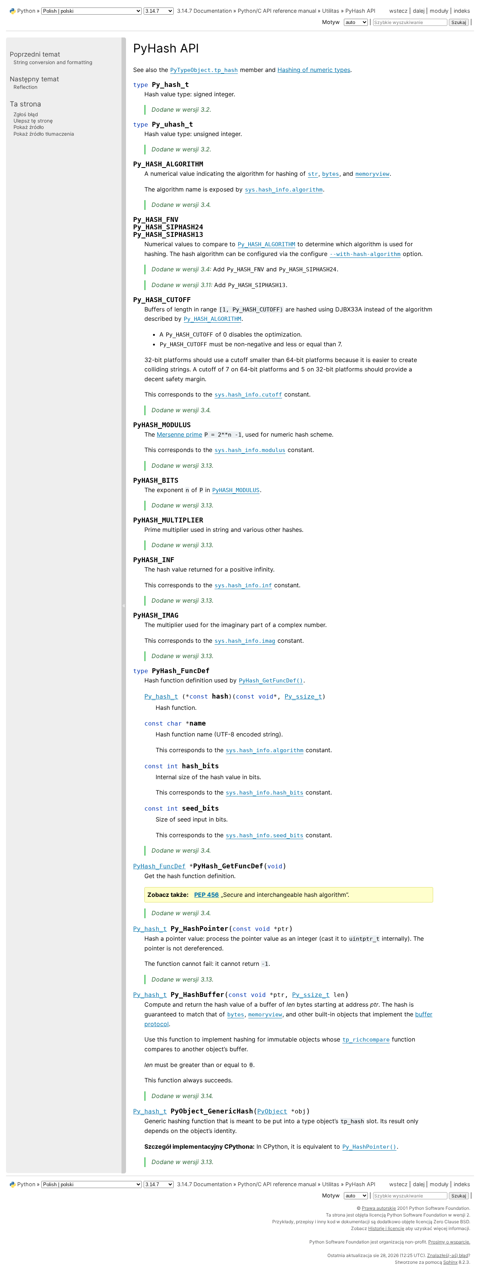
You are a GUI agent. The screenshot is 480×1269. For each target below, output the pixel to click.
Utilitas (330, 10)
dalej (418, 10)
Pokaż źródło (29, 127)
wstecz (398, 10)
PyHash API (360, 10)
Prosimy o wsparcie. (449, 1242)
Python (26, 10)
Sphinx (450, 1262)
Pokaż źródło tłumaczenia (44, 133)
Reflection (26, 87)
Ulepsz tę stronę (33, 121)
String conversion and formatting (53, 62)
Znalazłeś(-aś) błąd (447, 1255)
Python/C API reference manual (277, 10)
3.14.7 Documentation (204, 10)
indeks (462, 10)
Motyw (331, 22)
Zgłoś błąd (26, 114)
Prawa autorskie (379, 1208)
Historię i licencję (386, 1228)
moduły (439, 10)
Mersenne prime (179, 434)
